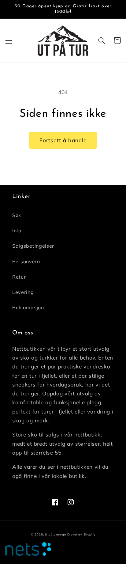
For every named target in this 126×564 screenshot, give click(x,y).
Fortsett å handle (63, 140)
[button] (9, 40)
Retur (19, 277)
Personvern (26, 261)
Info (16, 230)
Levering (23, 292)
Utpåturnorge (55, 534)
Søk (16, 215)
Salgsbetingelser (33, 246)
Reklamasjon (28, 307)
